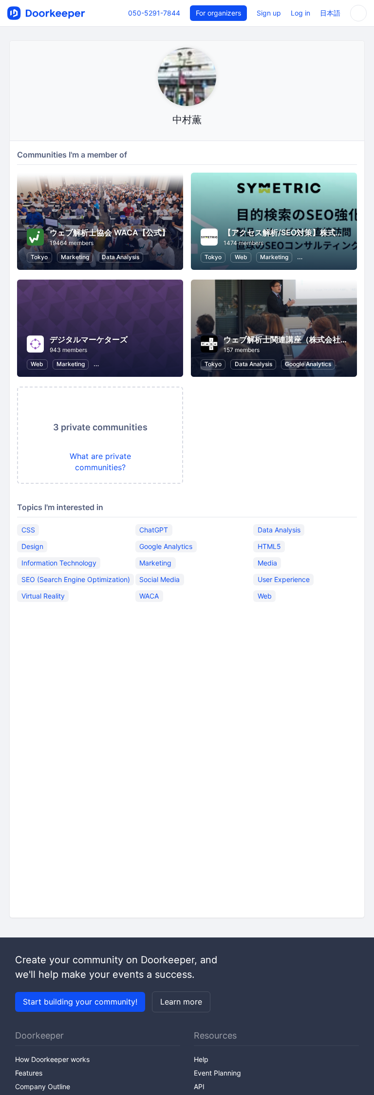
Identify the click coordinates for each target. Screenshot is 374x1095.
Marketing (75, 257)
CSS (28, 530)
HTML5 (269, 546)
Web (241, 257)
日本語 (330, 13)
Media (267, 563)
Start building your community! (80, 1002)
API (199, 1086)
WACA (149, 596)
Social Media (159, 579)
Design (32, 546)
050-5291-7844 (154, 13)
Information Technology (58, 563)
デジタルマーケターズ (89, 339)
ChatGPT (153, 530)
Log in (300, 13)
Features (28, 1073)
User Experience (284, 579)
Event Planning (217, 1073)
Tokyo (39, 257)
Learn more (181, 1002)
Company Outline (42, 1086)
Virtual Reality (43, 596)
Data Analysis (120, 257)
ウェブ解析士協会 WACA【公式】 (109, 232)
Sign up (269, 13)
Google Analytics (308, 364)
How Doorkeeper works (52, 1059)
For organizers (218, 13)
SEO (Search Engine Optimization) (75, 579)
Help (201, 1059)
